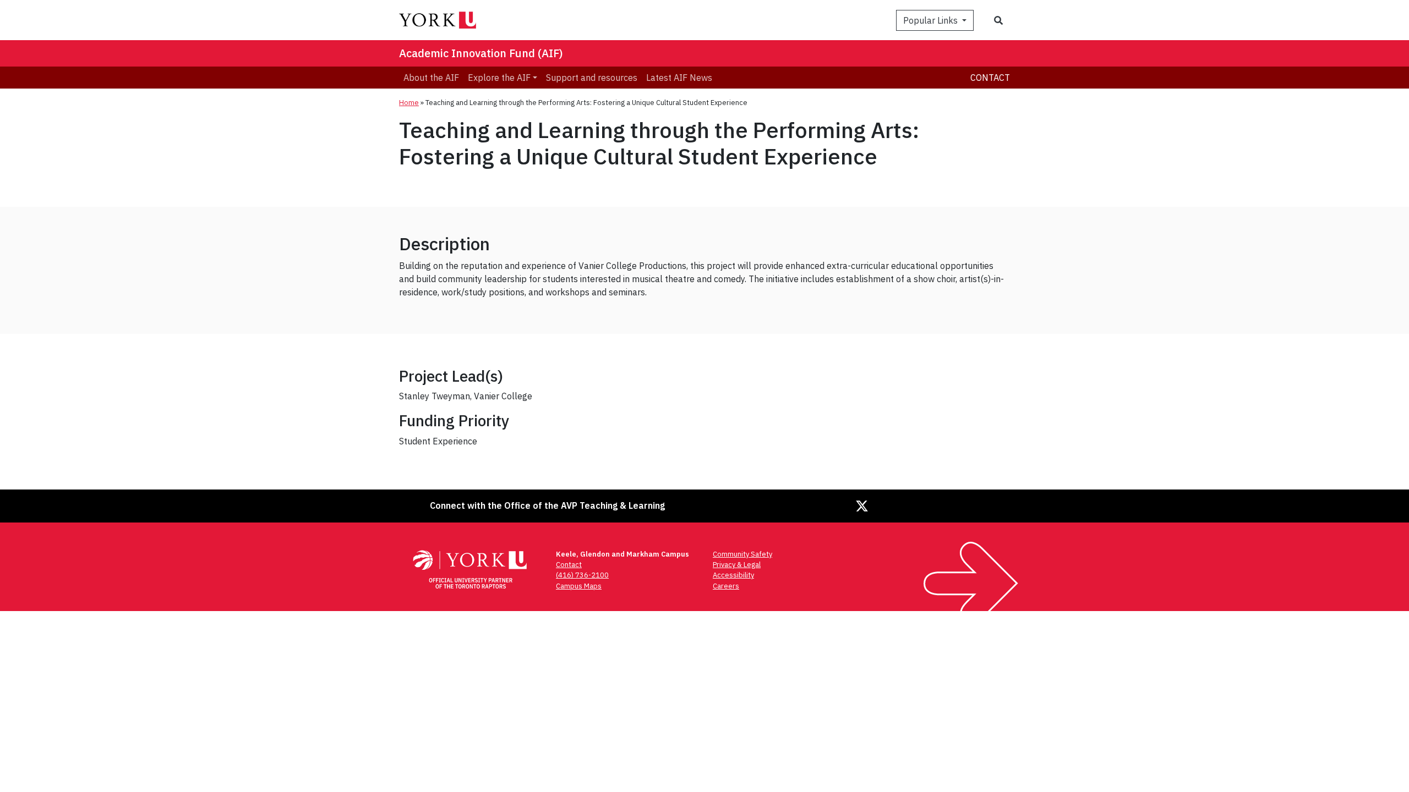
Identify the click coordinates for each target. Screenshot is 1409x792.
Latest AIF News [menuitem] (679, 77)
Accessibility (733, 575)
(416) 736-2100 (582, 575)
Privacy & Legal (737, 564)
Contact (990, 77)
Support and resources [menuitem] (591, 77)
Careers (726, 586)
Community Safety (742, 554)
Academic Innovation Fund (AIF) (481, 53)
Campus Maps (579, 586)
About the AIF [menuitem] (431, 77)
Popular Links (931, 20)
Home (409, 102)
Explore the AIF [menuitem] (499, 77)
